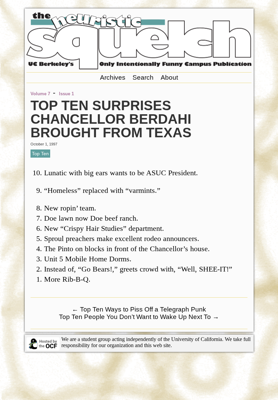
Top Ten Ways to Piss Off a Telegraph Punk (139, 309)
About (169, 77)
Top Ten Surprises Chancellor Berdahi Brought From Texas (111, 119)
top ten (40, 153)
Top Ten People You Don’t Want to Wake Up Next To (139, 316)
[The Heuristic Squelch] (139, 67)
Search (143, 77)
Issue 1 (66, 93)
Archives (112, 77)
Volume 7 (40, 93)
